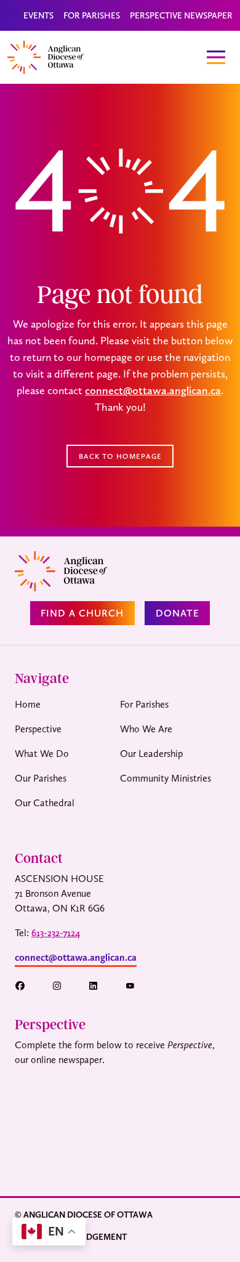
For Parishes (91, 15)
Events (38, 15)
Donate (177, 613)
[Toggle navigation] (216, 57)
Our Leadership (151, 753)
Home (28, 704)
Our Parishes (40, 778)
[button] (26, 985)
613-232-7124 (55, 933)
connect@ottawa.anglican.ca (153, 390)
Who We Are (146, 729)
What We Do (42, 753)
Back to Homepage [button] (120, 456)
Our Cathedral (44, 803)
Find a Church (82, 613)
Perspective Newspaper (181, 15)
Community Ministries (165, 778)
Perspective (38, 729)
